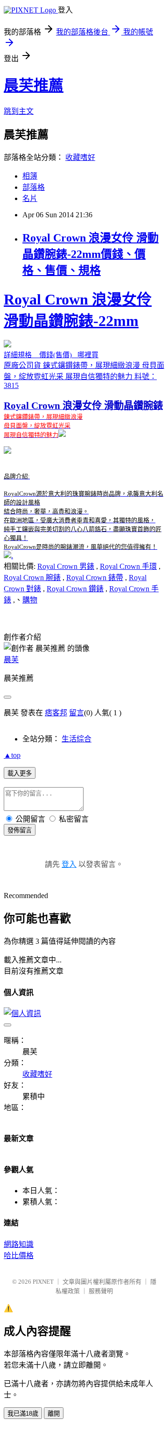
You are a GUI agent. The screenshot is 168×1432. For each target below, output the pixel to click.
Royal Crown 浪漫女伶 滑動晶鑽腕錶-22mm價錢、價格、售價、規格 (90, 254)
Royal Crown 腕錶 (32, 577)
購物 (29, 600)
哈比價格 (19, 1255)
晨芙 (11, 660)
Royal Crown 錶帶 (94, 577)
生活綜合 (76, 739)
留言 (76, 713)
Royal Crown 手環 (128, 566)
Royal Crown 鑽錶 (75, 589)
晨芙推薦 (33, 85)
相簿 (29, 176)
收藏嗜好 (80, 157)
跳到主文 (19, 111)
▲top (12, 755)
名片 (29, 198)
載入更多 (19, 773)
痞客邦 (56, 713)
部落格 (33, 187)
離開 (54, 1413)
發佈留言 (19, 830)
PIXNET (43, 1281)
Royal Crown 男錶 (65, 566)
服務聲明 (101, 1290)
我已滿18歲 (22, 1413)
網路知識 (19, 1244)
